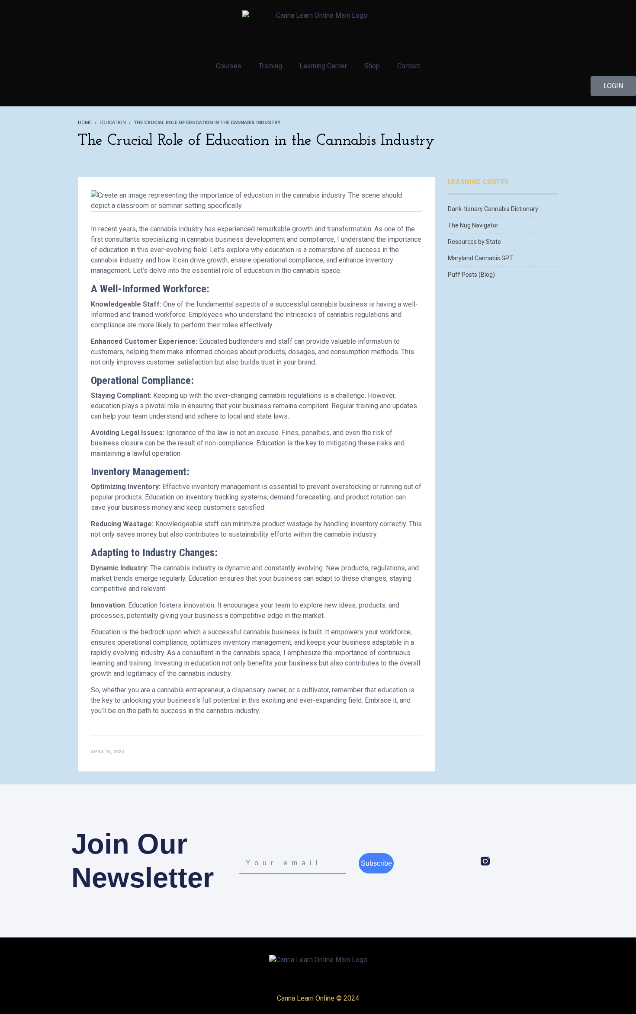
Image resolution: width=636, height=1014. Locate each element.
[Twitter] (503, 861)
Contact (408, 66)
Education (113, 122)
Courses (228, 66)
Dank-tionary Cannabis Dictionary (493, 208)
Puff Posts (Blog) (471, 274)
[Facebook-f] (467, 861)
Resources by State (474, 241)
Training (270, 66)
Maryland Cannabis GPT (480, 258)
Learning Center (323, 66)
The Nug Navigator (473, 225)
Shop (372, 66)
